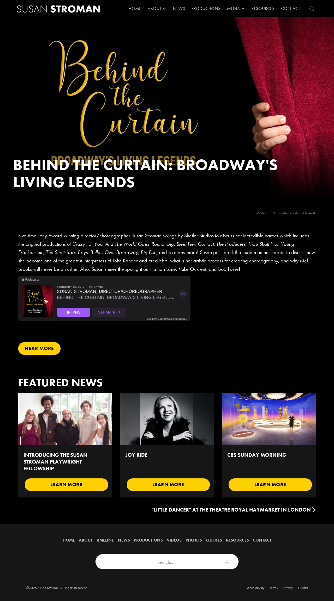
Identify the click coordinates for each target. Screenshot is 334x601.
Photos (194, 540)
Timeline (105, 540)
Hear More (39, 348)
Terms (274, 587)
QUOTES (214, 540)
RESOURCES (263, 8)
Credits (303, 587)
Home (135, 8)
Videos (174, 540)
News (179, 8)
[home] (58, 8)
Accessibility (255, 587)
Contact (290, 8)
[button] (157, 8)
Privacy (288, 587)
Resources (237, 540)
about (85, 540)
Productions (206, 8)
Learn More (66, 484)
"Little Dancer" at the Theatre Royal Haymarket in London (231, 509)
